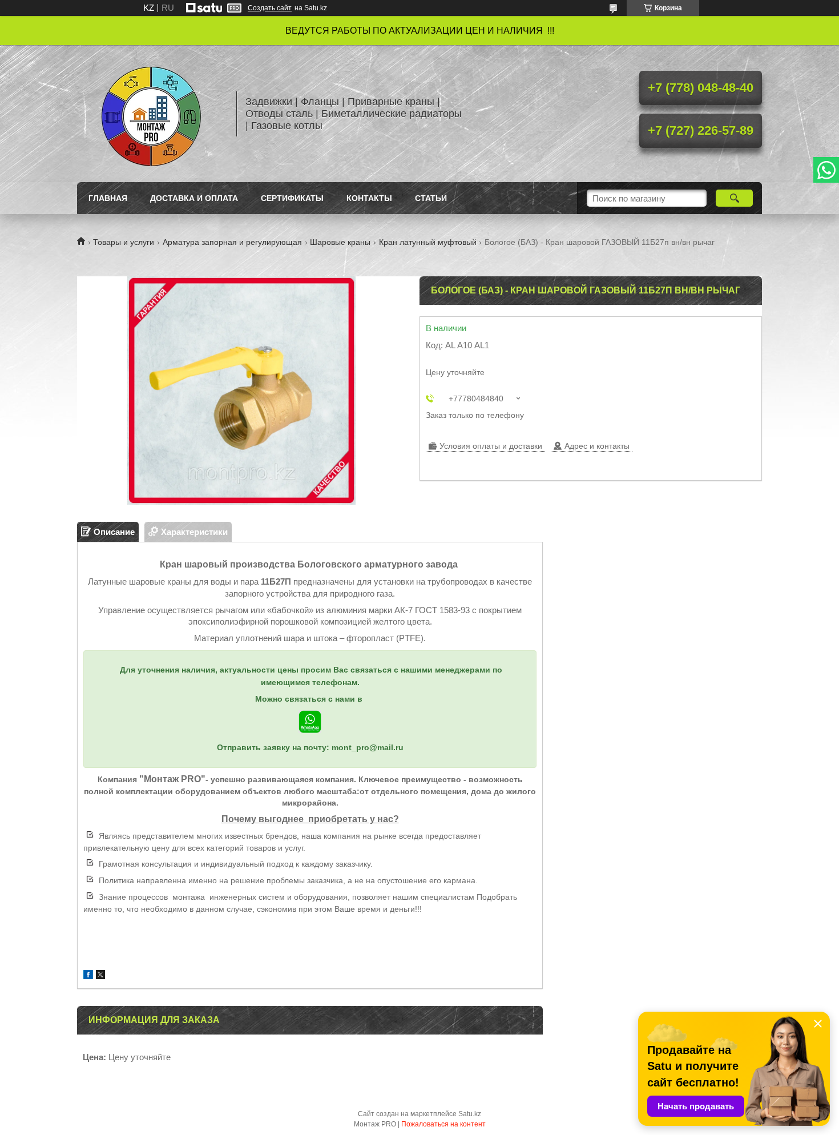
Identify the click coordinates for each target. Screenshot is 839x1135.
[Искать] (734, 198)
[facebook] (88, 976)
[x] (100, 976)
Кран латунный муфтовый (428, 242)
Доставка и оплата (194, 198)
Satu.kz (469, 1114)
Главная (107, 198)
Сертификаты (292, 198)
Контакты (369, 198)
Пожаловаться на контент (443, 1124)
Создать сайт (270, 8)
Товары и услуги (123, 242)
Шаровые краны (340, 242)
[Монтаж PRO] (151, 114)
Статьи (431, 198)
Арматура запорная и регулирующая (232, 242)
